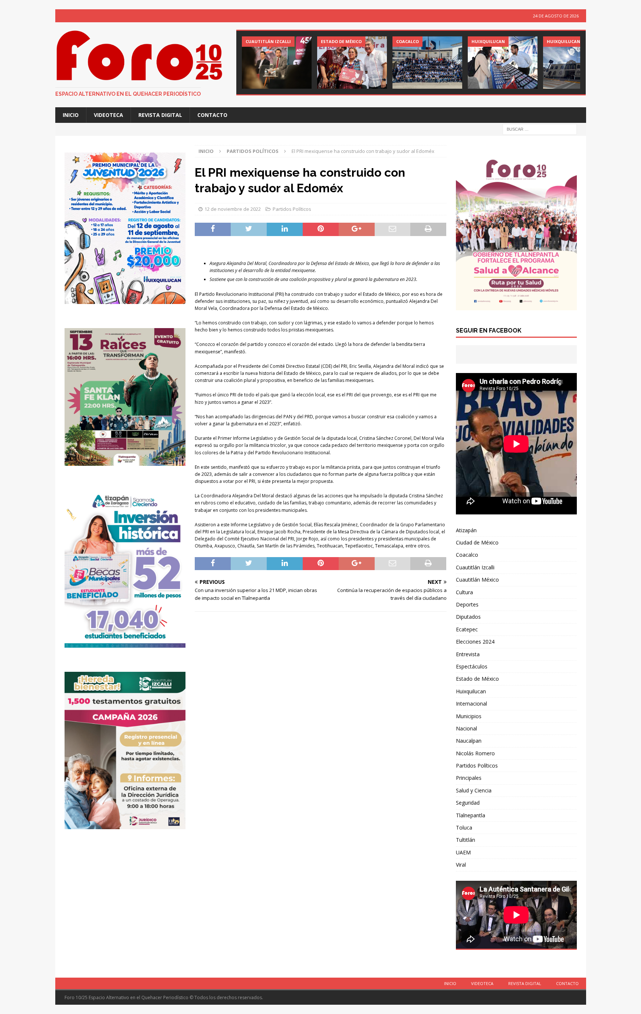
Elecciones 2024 (475, 641)
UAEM (463, 852)
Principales (468, 777)
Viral (461, 864)
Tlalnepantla (470, 815)
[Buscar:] (540, 129)
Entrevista (468, 654)
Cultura (464, 592)
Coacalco (467, 554)
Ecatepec (467, 629)
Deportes (467, 604)
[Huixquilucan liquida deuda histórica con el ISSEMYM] (578, 62)
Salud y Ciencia (474, 790)
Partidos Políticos (292, 209)
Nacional (466, 728)
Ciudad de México (477, 542)
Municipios (468, 716)
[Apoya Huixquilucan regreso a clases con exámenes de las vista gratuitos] (503, 62)
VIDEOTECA (108, 114)
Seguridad (468, 802)
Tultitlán (465, 839)
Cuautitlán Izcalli (475, 567)
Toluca (464, 827)
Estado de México (477, 678)
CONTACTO (212, 114)
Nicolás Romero (475, 753)
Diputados (468, 616)
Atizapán (466, 530)
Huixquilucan (471, 691)
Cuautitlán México (477, 579)
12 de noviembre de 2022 (232, 209)
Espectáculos (471, 666)
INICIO (71, 114)
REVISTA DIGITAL (160, 114)
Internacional (471, 703)
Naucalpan (468, 740)
